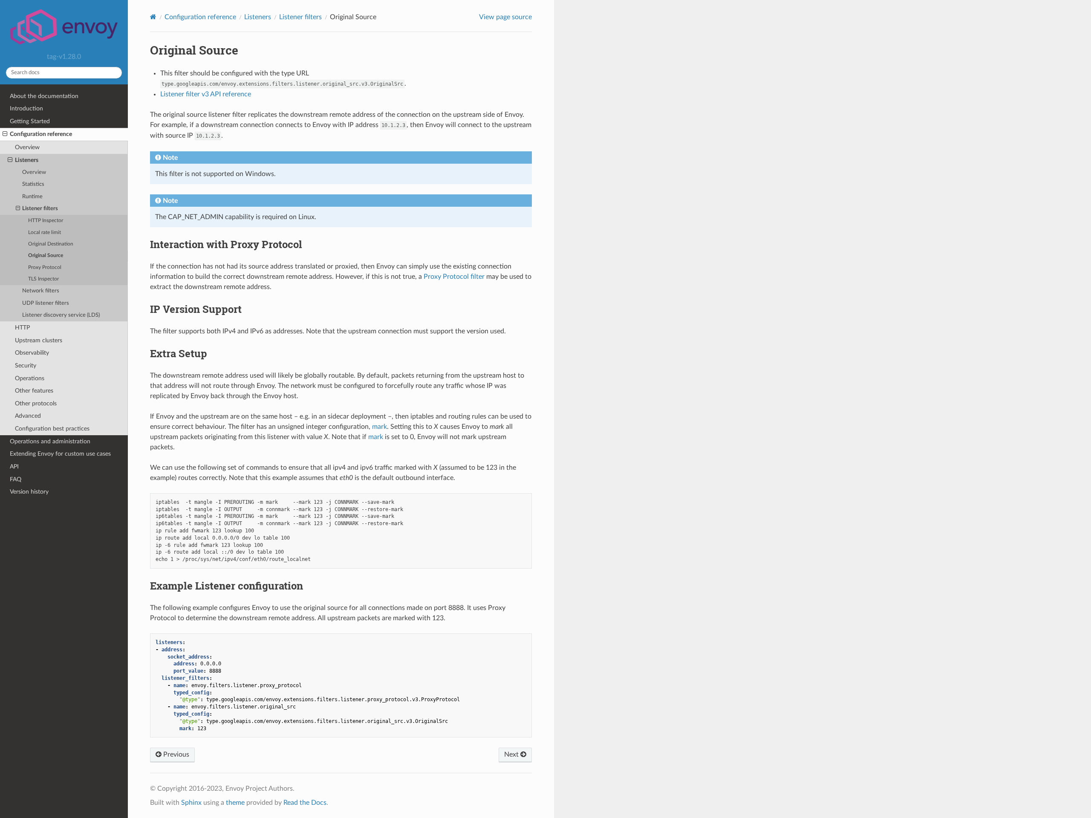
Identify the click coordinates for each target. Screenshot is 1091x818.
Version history (29, 491)
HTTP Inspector (45, 220)
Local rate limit (44, 232)
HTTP (22, 327)
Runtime (32, 196)
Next (512, 754)
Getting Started (30, 121)
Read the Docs (304, 802)
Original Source (45, 255)
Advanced (28, 416)
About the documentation (44, 96)
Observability (32, 353)
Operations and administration (50, 441)
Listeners (26, 160)
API (14, 466)
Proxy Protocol (44, 267)
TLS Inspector (43, 279)
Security (25, 365)
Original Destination (50, 244)
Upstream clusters (38, 340)
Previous (175, 754)
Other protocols (36, 403)
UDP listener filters (45, 303)
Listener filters (40, 208)
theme (235, 802)
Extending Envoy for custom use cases (60, 454)
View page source (505, 17)
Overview (27, 147)
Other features (34, 390)
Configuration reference (41, 134)
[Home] (153, 16)
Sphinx (191, 802)
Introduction (26, 108)
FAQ (15, 479)
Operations (29, 378)
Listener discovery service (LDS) (61, 315)
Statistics (33, 184)
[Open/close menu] (5, 134)
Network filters (40, 291)
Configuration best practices (52, 428)
